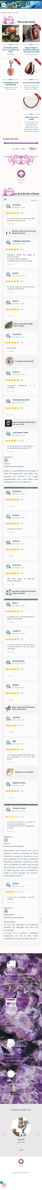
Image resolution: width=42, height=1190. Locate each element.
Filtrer (32, 148)
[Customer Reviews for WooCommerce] (37, 200)
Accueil (3, 13)
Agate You (27, 1172)
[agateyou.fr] (21, 10)
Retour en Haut (21, 182)
